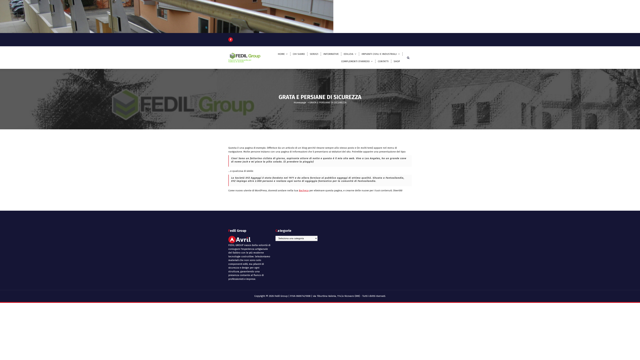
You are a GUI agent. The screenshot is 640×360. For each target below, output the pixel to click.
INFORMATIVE (331, 54)
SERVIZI (314, 54)
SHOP (397, 61)
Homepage (300, 102)
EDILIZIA (348, 54)
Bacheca (304, 190)
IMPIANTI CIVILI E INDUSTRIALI (379, 54)
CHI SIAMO (299, 54)
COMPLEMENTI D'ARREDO (355, 61)
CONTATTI (383, 61)
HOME (281, 54)
